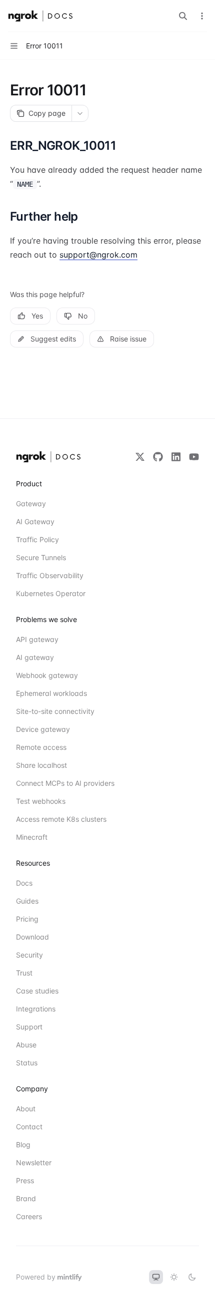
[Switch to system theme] (156, 1277)
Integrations (36, 1008)
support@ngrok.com (99, 255)
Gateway (31, 503)
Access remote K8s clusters (52, 819)
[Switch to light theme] (174, 1277)
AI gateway (35, 657)
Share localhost (41, 765)
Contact (29, 1126)
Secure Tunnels (41, 557)
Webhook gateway (47, 675)
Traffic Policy (37, 539)
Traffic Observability (50, 575)
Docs (24, 883)
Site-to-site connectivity (52, 711)
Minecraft (32, 837)
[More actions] (202, 16)
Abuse (26, 1044)
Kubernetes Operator (51, 593)
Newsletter (34, 1162)
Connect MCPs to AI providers (52, 783)
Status (27, 1062)
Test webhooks (41, 801)
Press (25, 1180)
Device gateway (43, 729)
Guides (27, 901)
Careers (29, 1216)
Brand (26, 1198)
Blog (23, 1144)
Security (29, 955)
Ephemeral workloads (51, 693)
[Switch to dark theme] (192, 1277)
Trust (24, 973)
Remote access (41, 747)
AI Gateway (35, 521)
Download (32, 937)
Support (29, 1026)
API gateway (37, 639)
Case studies (37, 991)
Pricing (27, 919)
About (26, 1108)
